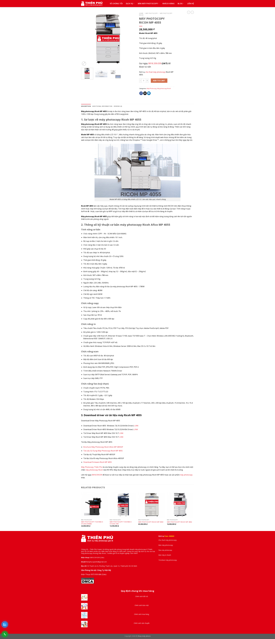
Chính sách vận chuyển (142, 623)
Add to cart (159, 80)
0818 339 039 (95, 557)
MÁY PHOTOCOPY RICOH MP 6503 (150, 522)
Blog (180, 3)
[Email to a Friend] (145, 93)
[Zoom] (84, 63)
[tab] (86, 106)
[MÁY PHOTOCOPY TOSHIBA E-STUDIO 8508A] (94, 504)
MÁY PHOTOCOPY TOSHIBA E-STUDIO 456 (121, 523)
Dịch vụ (129, 3)
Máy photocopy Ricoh (164, 88)
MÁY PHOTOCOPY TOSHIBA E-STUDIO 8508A (92, 523)
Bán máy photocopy (148, 3)
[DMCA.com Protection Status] (87, 580)
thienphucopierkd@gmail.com (96, 562)
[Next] (132, 38)
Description (86, 106)
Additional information (102, 106)
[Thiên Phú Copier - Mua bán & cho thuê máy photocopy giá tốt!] (92, 3)
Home (141, 13)
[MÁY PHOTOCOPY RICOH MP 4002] (180, 504)
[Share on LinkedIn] (149, 93)
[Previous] (85, 38)
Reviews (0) (118, 106)
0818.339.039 (154, 63)
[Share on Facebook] (141, 93)
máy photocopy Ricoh (94, 470)
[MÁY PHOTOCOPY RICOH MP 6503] (151, 504)
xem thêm (134, 553)
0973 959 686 (96, 574)
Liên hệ (190, 3)
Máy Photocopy (151, 13)
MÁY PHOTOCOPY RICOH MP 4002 (179, 522)
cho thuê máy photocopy (155, 72)
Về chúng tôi (116, 3)
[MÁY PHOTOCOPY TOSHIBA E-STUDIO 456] (123, 504)
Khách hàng (168, 3)
